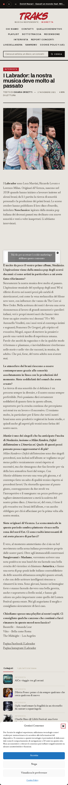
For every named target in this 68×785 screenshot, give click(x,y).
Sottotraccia (31, 34)
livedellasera (12, 45)
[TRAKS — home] (34, 16)
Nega (34, 764)
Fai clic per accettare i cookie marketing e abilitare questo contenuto (31, 257)
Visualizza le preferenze (34, 773)
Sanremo (31, 45)
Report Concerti (42, 40)
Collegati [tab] (8, 668)
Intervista (21, 40)
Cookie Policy (32, 780)
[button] (63, 726)
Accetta (34, 755)
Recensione (52, 34)
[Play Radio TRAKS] (9, 4)
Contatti (28, 29)
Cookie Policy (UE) (52, 45)
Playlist (13, 34)
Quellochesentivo (49, 29)
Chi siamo (12, 29)
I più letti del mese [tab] (26, 668)
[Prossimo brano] (15, 4)
